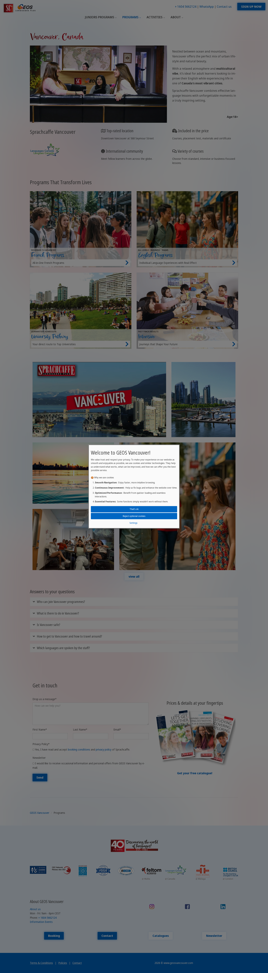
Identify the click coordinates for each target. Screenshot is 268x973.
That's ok (134, 509)
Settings (133, 522)
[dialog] (134, 486)
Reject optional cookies (134, 515)
